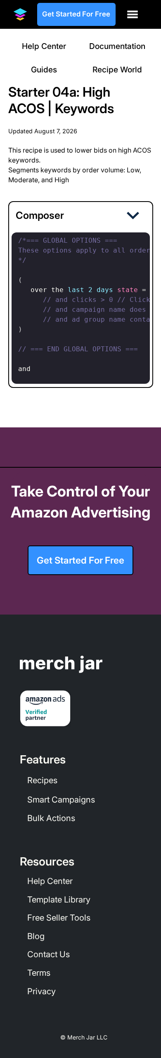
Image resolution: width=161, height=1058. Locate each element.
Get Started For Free (76, 14)
